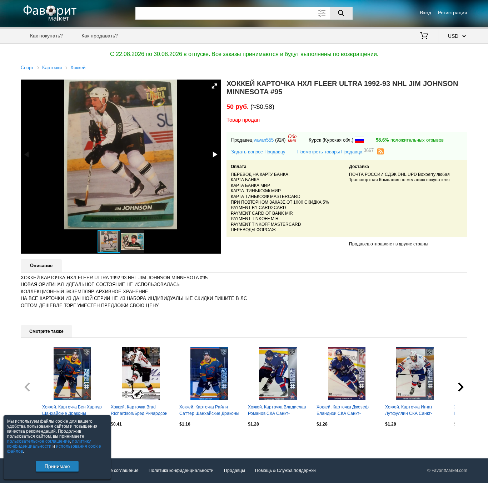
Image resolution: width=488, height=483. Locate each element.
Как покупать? (46, 36)
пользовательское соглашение (38, 441)
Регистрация (452, 12)
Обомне (292, 138)
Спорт (27, 67)
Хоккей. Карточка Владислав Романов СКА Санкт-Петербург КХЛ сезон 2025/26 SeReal (277, 411)
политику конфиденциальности (49, 444)
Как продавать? (99, 36)
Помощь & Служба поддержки (285, 470)
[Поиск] (341, 13)
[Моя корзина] (424, 36)
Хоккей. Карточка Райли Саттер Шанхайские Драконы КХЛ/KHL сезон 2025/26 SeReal (209, 411)
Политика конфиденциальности (181, 470)
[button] (214, 86)
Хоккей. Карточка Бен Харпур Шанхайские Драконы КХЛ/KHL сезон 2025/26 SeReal (72, 411)
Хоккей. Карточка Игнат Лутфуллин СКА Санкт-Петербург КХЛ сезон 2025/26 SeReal (409, 411)
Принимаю (57, 466)
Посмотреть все (37, 439)
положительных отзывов (410, 140)
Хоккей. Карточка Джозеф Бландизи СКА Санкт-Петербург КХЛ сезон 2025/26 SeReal (343, 411)
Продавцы (234, 470)
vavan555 (264, 140)
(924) (280, 140)
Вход (425, 12)
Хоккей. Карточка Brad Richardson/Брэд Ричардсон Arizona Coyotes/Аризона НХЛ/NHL (139, 411)
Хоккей (77, 67)
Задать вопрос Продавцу (258, 151)
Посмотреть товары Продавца (335, 151)
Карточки (52, 67)
